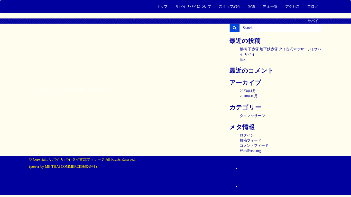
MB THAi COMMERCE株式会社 (70, 167)
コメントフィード (254, 145)
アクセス (292, 6)
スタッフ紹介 (230, 6)
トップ (162, 6)
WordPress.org (250, 151)
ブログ (312, 6)
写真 (251, 6)
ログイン (247, 135)
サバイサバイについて (193, 6)
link (242, 59)
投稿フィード (250, 140)
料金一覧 (270, 6)
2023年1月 (248, 91)
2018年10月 (249, 96)
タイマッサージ (252, 116)
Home (299, 21)
